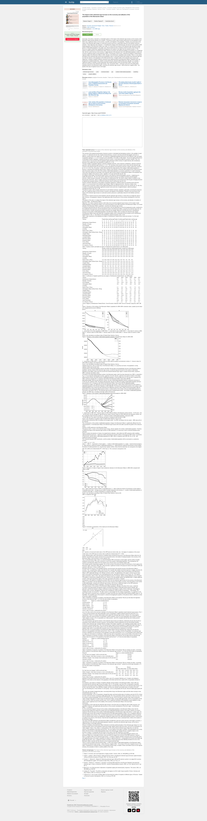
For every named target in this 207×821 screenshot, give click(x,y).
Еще (83, 778)
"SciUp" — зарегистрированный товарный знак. (85, 811)
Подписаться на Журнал (72, 39)
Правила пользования (72, 793)
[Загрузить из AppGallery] (138, 810)
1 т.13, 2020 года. (96, 28)
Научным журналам (89, 791)
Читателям (86, 795)
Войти (138, 1)
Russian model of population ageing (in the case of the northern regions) (129, 92)
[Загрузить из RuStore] (134, 810)
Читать (87, 34)
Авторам (86, 793)
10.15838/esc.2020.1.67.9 (105, 115)
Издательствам (88, 790)
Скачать (97, 34)
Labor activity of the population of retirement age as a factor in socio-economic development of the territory (100, 103)
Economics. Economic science (99, 7)
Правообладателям (72, 791)
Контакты (69, 795)
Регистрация (139, 2)
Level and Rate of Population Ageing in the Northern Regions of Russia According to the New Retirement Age (100, 93)
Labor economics (91, 27)
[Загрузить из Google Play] (129, 810)
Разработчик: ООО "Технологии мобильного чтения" (80, 804)
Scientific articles (86, 7)
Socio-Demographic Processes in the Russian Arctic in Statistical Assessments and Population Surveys (100, 83)
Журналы (103, 791)
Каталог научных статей (107, 790)
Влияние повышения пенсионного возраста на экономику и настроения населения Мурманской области (130, 103)
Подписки (115, 2)
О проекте (69, 790)
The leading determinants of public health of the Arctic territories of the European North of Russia (130, 83)
